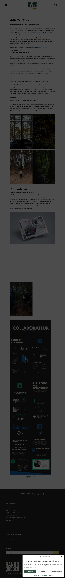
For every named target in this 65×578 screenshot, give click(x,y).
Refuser (43, 571)
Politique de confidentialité (48, 575)
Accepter (30, 571)
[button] (62, 557)
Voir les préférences (56, 571)
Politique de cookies (36, 575)
